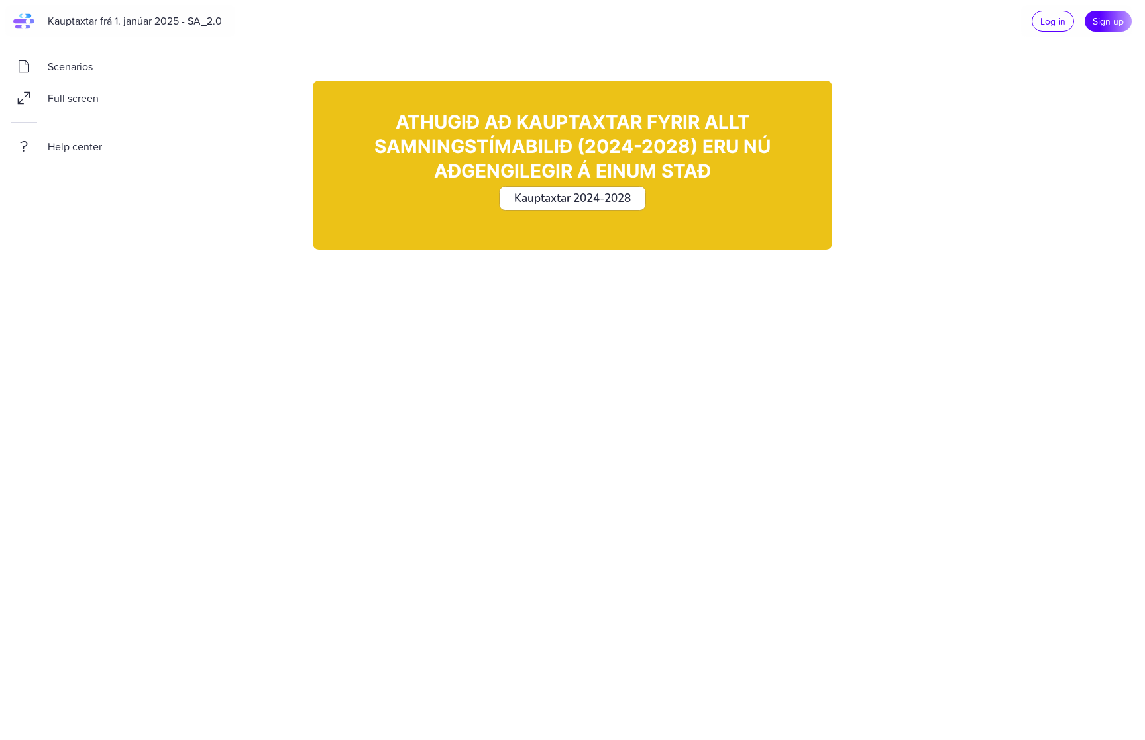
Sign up (1108, 21)
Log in (1052, 21)
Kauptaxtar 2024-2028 (572, 198)
